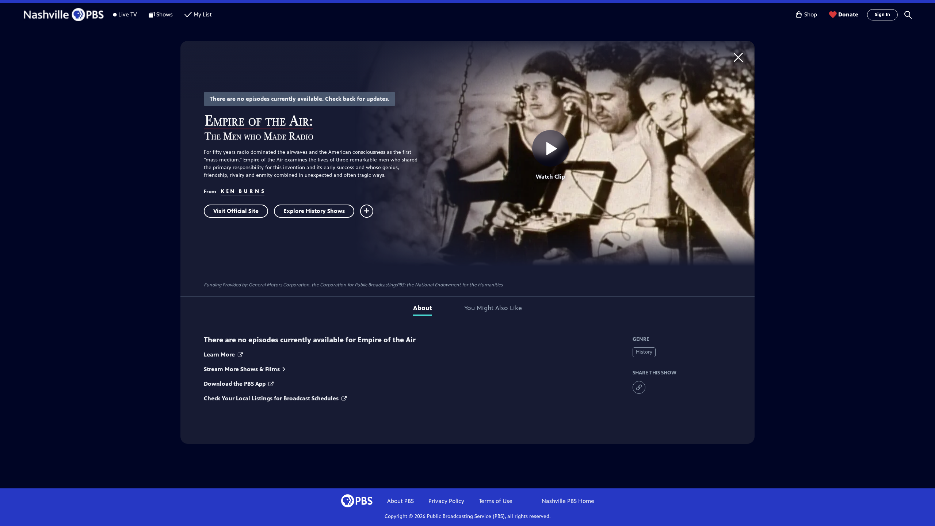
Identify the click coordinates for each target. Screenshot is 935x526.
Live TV (127, 14)
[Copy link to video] (639, 387)
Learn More (220, 354)
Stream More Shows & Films (242, 369)
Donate (848, 14)
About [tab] (422, 308)
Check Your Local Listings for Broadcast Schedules (272, 398)
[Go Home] (738, 57)
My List (203, 14)
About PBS (400, 501)
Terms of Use (495, 501)
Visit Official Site (236, 210)
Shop (810, 14)
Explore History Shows (314, 210)
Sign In (882, 15)
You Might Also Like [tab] (493, 308)
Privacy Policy (446, 501)
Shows (164, 14)
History (644, 352)
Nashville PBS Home (568, 501)
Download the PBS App (235, 383)
